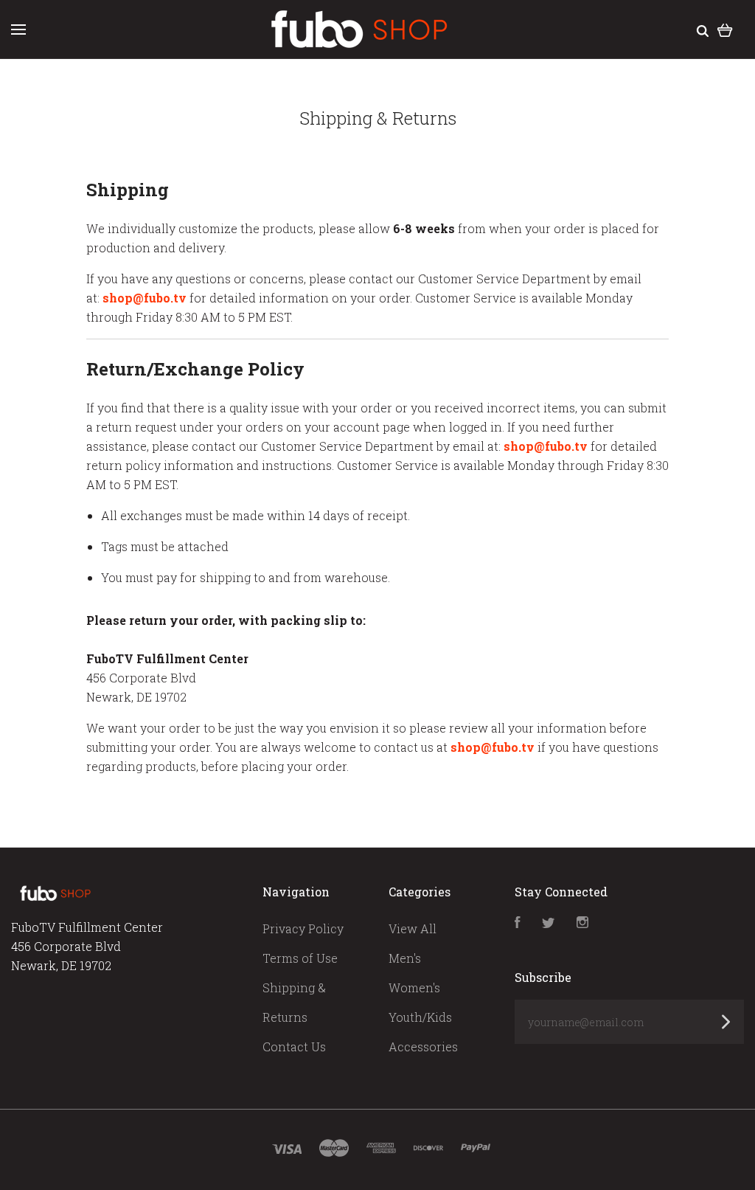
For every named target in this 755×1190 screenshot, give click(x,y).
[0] (725, 29)
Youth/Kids (420, 1017)
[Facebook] (518, 923)
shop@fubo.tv (144, 297)
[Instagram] (582, 923)
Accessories (423, 1046)
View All (412, 928)
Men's (405, 958)
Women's (414, 987)
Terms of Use (300, 958)
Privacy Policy (303, 928)
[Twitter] (548, 923)
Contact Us (294, 1046)
